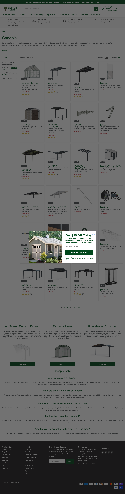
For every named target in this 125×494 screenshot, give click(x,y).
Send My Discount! (79, 252)
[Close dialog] (93, 233)
